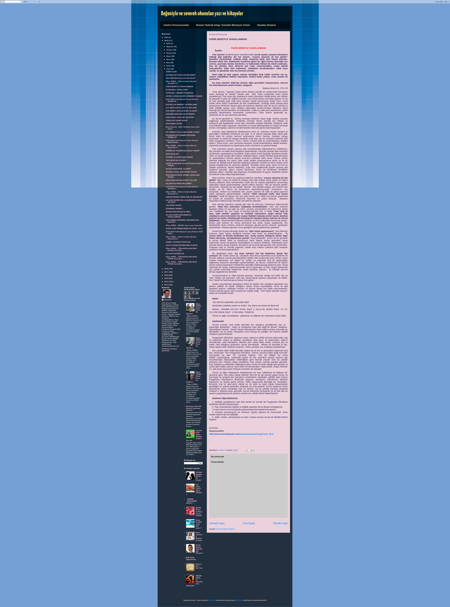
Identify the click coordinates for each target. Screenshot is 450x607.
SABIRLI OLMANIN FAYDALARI (178, 242)
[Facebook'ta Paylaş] (251, 450)
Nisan (168, 59)
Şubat (168, 66)
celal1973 (168, 300)
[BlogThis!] (247, 450)
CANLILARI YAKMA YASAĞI (177, 120)
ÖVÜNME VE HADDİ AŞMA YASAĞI (179, 157)
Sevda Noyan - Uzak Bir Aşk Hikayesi (199, 549)
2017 (166, 272)
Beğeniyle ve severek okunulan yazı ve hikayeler (202, 13)
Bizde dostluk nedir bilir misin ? (199, 524)
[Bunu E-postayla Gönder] (245, 450)
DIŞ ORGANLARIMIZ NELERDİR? (179, 183)
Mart (168, 63)
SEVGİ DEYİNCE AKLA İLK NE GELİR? (181, 78)
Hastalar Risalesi (266, 25)
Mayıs (168, 56)
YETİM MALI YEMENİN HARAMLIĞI (179, 93)
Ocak (168, 69)
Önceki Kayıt (280, 523)
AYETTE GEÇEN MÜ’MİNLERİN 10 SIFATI (182, 245)
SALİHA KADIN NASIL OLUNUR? (178, 169)
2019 (166, 40)
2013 (166, 285)
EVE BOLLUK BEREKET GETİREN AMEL (181, 104)
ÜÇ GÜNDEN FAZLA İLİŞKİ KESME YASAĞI (182, 132)
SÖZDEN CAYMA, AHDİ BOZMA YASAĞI (181, 172)
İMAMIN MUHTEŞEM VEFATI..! (191, 501)
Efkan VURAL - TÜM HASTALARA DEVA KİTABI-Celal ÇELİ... (181, 249)
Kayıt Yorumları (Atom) (225, 529)
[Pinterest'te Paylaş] (254, 450)
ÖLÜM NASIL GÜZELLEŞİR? (177, 90)
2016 (166, 275)
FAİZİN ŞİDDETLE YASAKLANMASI (179, 86)
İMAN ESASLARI (172, 154)
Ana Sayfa (249, 523)
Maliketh (211, 600)
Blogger (239, 600)
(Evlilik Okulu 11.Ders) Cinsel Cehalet (199, 511)
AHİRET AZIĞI (171, 72)
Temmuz (169, 50)
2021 (166, 37)
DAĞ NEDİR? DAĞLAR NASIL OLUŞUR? (181, 111)
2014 (166, 282)
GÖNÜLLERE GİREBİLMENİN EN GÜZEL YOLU (184, 228)
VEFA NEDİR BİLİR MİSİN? (176, 160)
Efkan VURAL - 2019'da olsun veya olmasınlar (184, 225)
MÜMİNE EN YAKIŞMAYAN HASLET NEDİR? (183, 151)
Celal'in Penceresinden (176, 25)
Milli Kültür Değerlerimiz (191, 558)
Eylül (168, 43)
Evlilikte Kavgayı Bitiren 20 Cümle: (199, 476)
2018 (166, 269)
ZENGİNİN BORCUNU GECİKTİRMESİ (180, 114)
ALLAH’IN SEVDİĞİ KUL (175, 254)
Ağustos (170, 46)
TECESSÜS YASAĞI (173, 205)
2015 (166, 278)
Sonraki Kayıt (216, 523)
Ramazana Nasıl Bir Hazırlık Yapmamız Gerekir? (193, 408)
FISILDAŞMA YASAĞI (174, 124)
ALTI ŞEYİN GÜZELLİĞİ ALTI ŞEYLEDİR (181, 108)
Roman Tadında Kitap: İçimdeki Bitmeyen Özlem (223, 25)
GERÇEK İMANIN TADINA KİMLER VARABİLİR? (184, 197)
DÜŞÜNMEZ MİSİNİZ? (174, 209)
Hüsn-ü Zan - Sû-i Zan (199, 566)
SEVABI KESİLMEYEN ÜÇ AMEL (178, 212)
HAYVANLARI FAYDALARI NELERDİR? (181, 75)
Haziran (169, 53)
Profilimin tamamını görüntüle (169, 350)
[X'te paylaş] (249, 450)
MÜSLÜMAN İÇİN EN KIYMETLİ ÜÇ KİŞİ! (181, 180)
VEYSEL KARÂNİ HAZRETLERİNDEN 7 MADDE (184, 96)
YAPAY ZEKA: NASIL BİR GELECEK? (180, 117)
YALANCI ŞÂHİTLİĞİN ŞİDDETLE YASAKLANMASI (178, 216)
